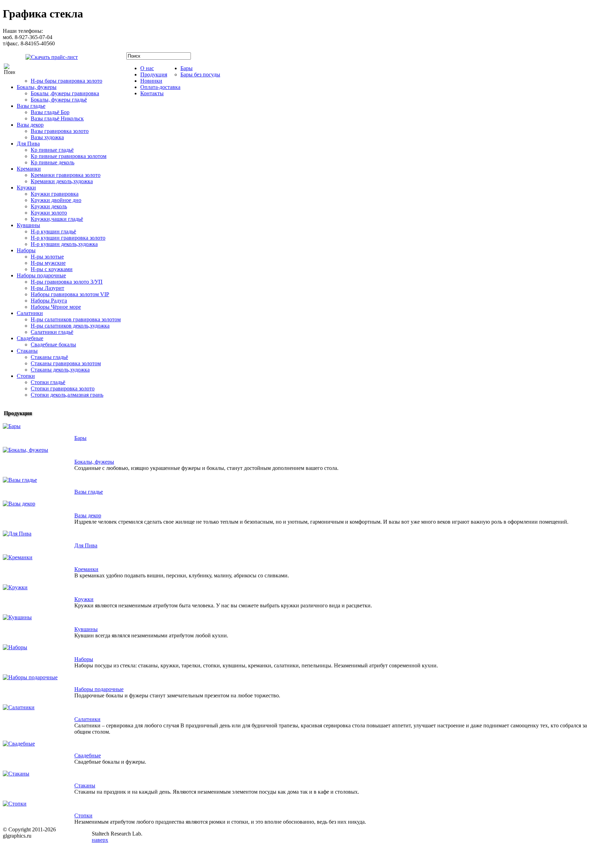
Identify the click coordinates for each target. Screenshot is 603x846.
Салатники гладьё (52, 332)
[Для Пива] (17, 534)
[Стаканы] (16, 774)
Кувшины (28, 225)
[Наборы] (15, 647)
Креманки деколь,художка (62, 181)
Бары (186, 68)
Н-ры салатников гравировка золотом (76, 319)
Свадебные (30, 338)
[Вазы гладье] (20, 480)
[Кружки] (15, 587)
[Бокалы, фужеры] (25, 450)
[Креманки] (17, 557)
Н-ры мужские (48, 263)
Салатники (30, 313)
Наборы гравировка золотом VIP (70, 294)
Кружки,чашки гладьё (57, 219)
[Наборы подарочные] (30, 677)
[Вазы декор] (19, 504)
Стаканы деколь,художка (60, 370)
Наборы (26, 250)
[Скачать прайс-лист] (46, 56)
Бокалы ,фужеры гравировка (65, 93)
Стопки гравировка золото (63, 388)
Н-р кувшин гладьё (53, 231)
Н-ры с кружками (52, 269)
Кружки (26, 187)
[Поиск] (9, 69)
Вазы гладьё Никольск (57, 118)
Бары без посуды (200, 74)
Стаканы (27, 351)
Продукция (153, 74)
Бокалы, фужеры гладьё (59, 100)
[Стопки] (15, 804)
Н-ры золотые (47, 257)
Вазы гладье (31, 106)
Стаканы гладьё (49, 357)
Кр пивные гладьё (52, 150)
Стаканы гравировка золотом (66, 363)
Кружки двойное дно (56, 200)
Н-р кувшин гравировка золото (68, 238)
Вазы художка (47, 137)
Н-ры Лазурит (47, 288)
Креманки (29, 169)
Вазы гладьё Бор (50, 112)
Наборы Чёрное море (56, 307)
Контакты (152, 93)
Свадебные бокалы (53, 344)
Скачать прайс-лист (103, 59)
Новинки (151, 81)
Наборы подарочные (41, 275)
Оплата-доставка (160, 87)
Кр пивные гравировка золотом (68, 156)
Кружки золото (49, 213)
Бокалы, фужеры (37, 87)
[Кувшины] (17, 617)
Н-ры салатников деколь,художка (70, 326)
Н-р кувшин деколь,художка (64, 244)
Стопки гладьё (48, 382)
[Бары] (12, 426)
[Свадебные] (19, 744)
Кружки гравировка (55, 194)
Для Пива (28, 144)
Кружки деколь (49, 206)
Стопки (26, 376)
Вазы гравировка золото (60, 131)
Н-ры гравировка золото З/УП (67, 282)
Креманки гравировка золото (65, 175)
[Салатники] (19, 707)
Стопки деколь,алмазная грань (67, 395)
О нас (147, 68)
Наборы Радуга (49, 301)
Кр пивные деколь (52, 162)
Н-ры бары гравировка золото (66, 81)
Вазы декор (30, 125)
